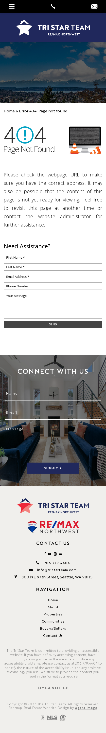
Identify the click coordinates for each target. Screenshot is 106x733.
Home (53, 599)
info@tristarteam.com (57, 569)
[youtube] (49, 554)
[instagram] (55, 554)
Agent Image (86, 708)
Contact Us (53, 635)
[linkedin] (60, 554)
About (53, 607)
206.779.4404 (57, 562)
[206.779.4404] (52, 6)
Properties (53, 614)
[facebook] (45, 554)
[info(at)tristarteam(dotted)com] (94, 6)
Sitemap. (16, 708)
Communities (53, 621)
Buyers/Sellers (53, 628)
